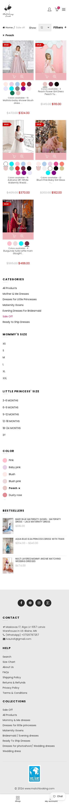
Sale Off (8, 316)
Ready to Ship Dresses (16, 322)
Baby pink (15, 467)
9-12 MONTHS (11, 414)
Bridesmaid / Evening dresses (21, 735)
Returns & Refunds (14, 682)
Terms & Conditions (15, 693)
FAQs (6, 672)
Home (9, 27)
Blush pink (15, 481)
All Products (10, 288)
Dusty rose (15, 495)
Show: (32, 28)
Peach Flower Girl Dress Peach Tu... (51, 92)
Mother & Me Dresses (16, 294)
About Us (8, 667)
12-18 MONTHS (11, 421)
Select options (14, 76)
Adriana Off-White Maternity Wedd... (18, 181)
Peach (9, 35)
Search (7, 657)
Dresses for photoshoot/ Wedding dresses (29, 746)
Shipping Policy (12, 677)
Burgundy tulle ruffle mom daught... (18, 252)
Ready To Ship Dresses (16, 741)
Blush (12, 474)
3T (4, 435)
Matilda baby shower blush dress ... (18, 101)
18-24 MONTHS (12, 428)
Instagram (38, 603)
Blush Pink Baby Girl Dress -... (51, 181)
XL (4, 371)
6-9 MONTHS (10, 407)
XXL (5, 378)
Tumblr (47, 603)
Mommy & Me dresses (16, 720)
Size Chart (9, 662)
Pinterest (30, 603)
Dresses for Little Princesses (20, 299)
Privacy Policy (11, 687)
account (49, 9)
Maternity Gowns (13, 305)
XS (4, 343)
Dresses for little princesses (19, 725)
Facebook (21, 603)
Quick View (21, 76)
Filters (58, 27)
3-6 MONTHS (10, 400)
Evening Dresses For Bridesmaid (22, 311)
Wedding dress (12, 751)
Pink (11, 460)
